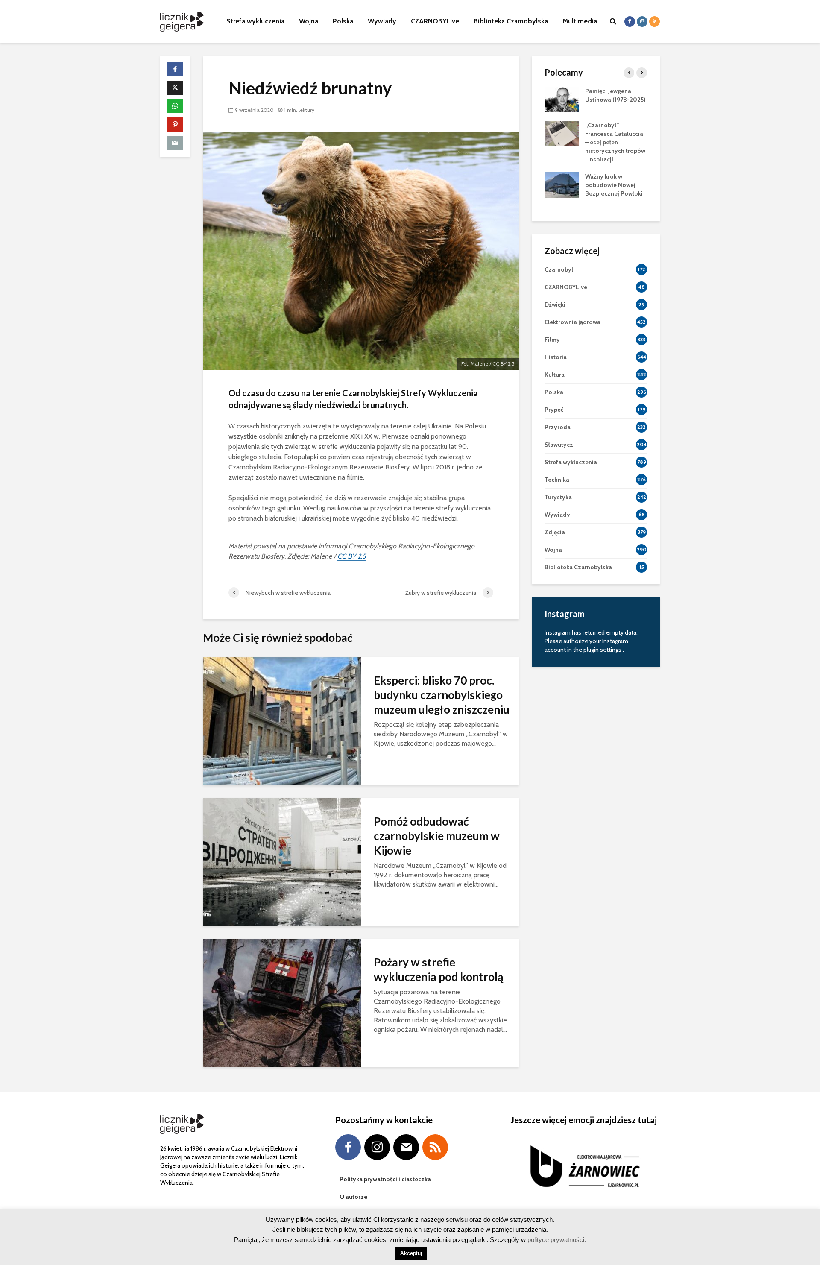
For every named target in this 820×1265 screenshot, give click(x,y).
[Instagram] (377, 1147)
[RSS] (435, 1147)
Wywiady (382, 21)
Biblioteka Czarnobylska (511, 21)
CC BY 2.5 (351, 556)
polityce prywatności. (556, 1239)
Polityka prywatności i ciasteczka (385, 1179)
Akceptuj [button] (411, 1253)
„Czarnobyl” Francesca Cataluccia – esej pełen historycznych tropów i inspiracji (615, 142)
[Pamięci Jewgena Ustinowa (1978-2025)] (562, 98)
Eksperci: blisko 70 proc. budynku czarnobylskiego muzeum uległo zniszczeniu (442, 694)
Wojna (308, 21)
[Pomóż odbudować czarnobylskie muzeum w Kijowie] (282, 861)
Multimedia (579, 21)
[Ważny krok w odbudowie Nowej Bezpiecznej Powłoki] (562, 184)
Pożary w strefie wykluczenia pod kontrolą (439, 969)
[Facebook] (348, 1147)
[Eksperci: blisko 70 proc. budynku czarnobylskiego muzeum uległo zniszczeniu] (282, 720)
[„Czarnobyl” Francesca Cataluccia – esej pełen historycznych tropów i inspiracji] (562, 133)
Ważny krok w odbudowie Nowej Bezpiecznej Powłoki (614, 185)
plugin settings (603, 649)
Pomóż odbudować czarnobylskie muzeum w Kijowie (437, 835)
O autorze (353, 1197)
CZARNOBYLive (435, 21)
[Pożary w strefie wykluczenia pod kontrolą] (282, 1002)
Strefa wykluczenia (255, 21)
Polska (343, 21)
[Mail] (406, 1147)
